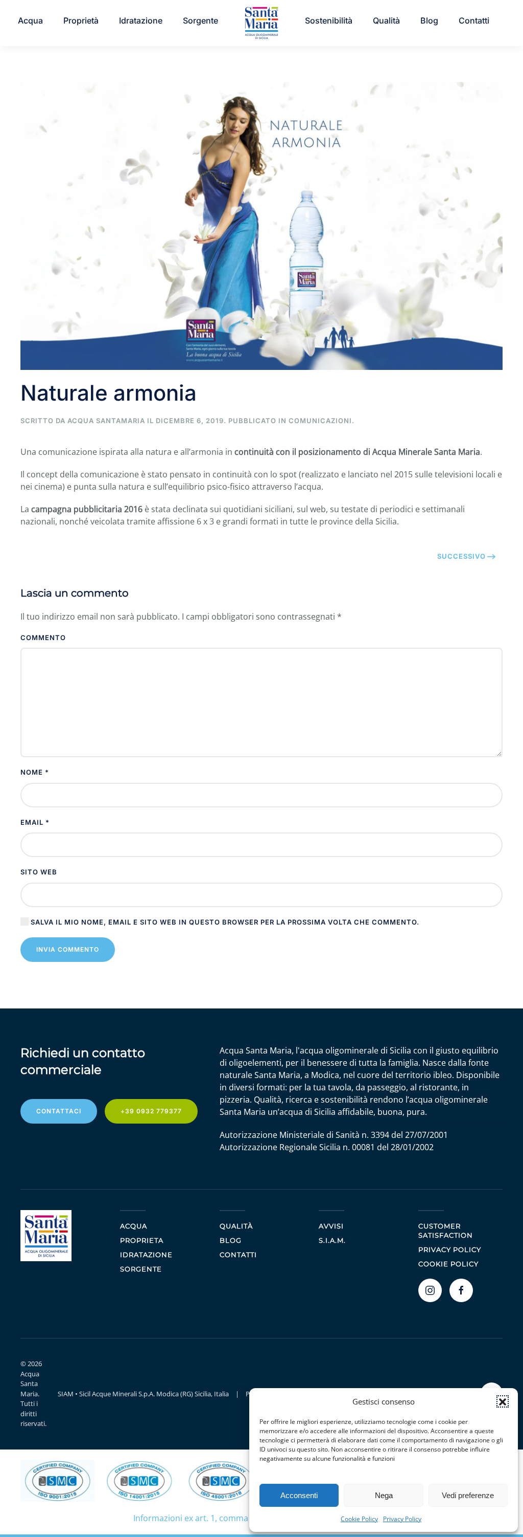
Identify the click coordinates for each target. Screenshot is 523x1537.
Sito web (38, 872)
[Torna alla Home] (261, 23)
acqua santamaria (106, 420)
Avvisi (331, 1226)
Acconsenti (299, 1495)
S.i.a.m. (332, 1240)
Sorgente (200, 20)
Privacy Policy (402, 1518)
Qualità (386, 20)
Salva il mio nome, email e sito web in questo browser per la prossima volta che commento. (224, 922)
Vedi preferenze (468, 1495)
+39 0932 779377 (151, 1111)
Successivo (461, 556)
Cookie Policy (359, 1518)
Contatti (238, 1254)
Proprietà (81, 20)
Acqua (30, 20)
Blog (429, 20)
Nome (34, 772)
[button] (502, 1401)
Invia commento (67, 949)
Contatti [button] (474, 20)
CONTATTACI (58, 1111)
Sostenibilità (328, 20)
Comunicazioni (320, 420)
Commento (43, 637)
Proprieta (141, 1240)
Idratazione (140, 20)
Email (35, 822)
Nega (384, 1495)
